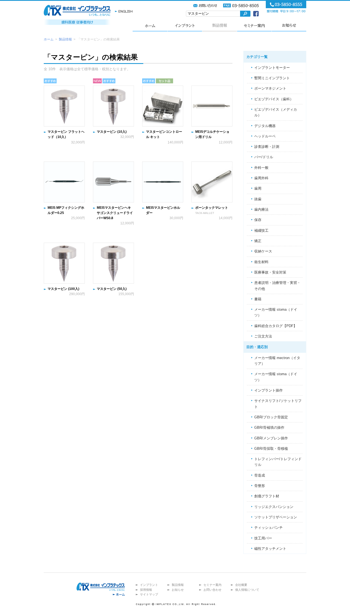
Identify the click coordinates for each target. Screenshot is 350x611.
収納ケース (263, 251)
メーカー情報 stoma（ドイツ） (275, 312)
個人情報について (247, 589)
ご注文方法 (263, 336)
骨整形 (259, 486)
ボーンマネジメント (270, 88)
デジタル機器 (265, 126)
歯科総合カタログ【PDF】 (275, 326)
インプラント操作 (268, 390)
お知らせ (289, 25)
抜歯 (257, 199)
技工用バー (263, 538)
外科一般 (261, 168)
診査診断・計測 (266, 147)
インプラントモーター (272, 68)
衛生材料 (261, 262)
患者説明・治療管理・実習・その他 (277, 285)
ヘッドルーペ (265, 136)
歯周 (257, 188)
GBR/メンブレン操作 (271, 438)
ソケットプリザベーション (275, 517)
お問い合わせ (212, 589)
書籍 (257, 299)
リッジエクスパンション (273, 507)
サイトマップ (149, 594)
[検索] (245, 14)
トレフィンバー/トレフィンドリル (278, 462)
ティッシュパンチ (268, 527)
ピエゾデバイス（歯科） (273, 99)
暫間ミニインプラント (272, 78)
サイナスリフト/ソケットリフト (278, 404)
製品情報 (219, 25)
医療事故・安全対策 (270, 272)
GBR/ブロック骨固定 (271, 417)
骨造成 (259, 475)
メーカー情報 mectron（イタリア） (277, 361)
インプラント (184, 25)
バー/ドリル (263, 157)
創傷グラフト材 (266, 496)
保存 (257, 220)
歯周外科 (261, 178)
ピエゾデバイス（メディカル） (275, 112)
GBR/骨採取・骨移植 (271, 448)
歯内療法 (261, 209)
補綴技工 (261, 230)
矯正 (257, 241)
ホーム (150, 25)
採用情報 (146, 589)
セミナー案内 (254, 25)
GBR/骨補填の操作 (269, 427)
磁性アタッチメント (270, 549)
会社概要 (241, 584)
